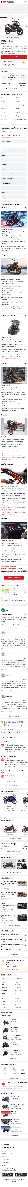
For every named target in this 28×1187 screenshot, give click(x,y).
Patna (3, 1004)
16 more (24, 868)
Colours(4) (11, 37)
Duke (13, 1140)
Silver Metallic (10, 834)
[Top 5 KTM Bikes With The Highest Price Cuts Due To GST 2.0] (22, 894)
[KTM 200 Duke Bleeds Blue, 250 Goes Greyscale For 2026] (22, 883)
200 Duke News (15, 925)
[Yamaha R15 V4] (6, 1122)
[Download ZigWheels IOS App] (21, 1175)
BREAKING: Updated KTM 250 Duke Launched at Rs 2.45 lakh (8, 916)
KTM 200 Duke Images (15, 872)
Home (2, 1140)
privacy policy (6, 1162)
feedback (4, 1165)
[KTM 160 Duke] (6, 1052)
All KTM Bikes (14, 1059)
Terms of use (5, 1159)
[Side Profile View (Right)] (8, 864)
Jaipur (3, 1007)
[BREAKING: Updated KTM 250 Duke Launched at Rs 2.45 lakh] (22, 917)
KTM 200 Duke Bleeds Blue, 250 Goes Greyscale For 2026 (8, 883)
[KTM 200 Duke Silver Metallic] (10, 828)
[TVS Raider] (6, 1114)
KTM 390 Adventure (16, 1020)
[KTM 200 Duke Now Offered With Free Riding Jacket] (22, 906)
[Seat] (19, 867)
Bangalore (4, 987)
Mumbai (4, 993)
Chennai (4, 1001)
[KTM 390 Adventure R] (6, 1037)
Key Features (16, 135)
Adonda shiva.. (9, 696)
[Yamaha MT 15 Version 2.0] (6, 1106)
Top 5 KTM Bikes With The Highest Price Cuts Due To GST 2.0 (8, 894)
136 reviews (8, 44)
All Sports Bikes (14, 1135)
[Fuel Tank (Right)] (24, 864)
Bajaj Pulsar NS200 (16, 1127)
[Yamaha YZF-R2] (6, 1099)
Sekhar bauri (8, 654)
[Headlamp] (24, 860)
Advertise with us (7, 1153)
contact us (5, 1156)
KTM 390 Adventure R (16, 1035)
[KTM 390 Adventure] (6, 1022)
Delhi (3, 982)
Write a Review (15, 44)
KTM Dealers (14, 1078)
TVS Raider (14, 1112)
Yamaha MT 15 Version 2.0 (17, 1104)
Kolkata (4, 985)
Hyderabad (4, 990)
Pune (3, 998)
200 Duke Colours (16, 838)
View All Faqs (14, 954)
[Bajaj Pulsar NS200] (6, 1129)
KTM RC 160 (14, 1042)
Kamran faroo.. (9, 632)
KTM (10, 1140)
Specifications (6, 135)
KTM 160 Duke (14, 1050)
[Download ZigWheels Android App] (7, 1175)
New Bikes (6, 1140)
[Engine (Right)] (19, 864)
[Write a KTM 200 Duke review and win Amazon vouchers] (14, 573)
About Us (4, 1151)
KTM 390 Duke (14, 1027)
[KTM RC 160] (6, 1045)
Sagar (6, 610)
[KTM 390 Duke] (6, 1030)
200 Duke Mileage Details (14, 852)
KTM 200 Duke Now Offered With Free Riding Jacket (8, 905)
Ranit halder (8, 675)
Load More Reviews (14, 716)
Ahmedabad (5, 996)
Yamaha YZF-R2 (15, 1096)
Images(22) (18, 37)
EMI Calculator (9, 964)
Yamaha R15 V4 (15, 1119)
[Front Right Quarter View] (19, 860)
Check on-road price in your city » (18, 51)
